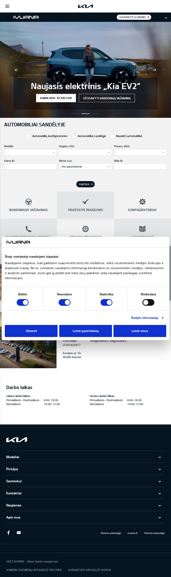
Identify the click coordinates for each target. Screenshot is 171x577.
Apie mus (13, 517)
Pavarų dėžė (122, 146)
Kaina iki (9, 160)
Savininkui (14, 481)
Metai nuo (65, 160)
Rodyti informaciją (144, 318)
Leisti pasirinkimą (85, 331)
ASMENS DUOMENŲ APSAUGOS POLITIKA (34, 570)
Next (154, 70)
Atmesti (31, 331)
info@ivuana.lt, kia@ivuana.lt (108, 340)
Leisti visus (140, 331)
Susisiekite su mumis (132, 17)
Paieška (84, 184)
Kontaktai (13, 493)
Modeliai (12, 457)
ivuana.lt (133, 532)
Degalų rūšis (67, 146)
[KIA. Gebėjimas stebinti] (16, 439)
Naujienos (13, 505)
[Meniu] (7, 6)
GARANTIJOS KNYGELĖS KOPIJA (89, 570)
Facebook (8, 533)
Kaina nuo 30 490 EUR (56, 98)
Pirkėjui (12, 469)
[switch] (64, 302)
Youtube (19, 533)
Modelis (9, 146)
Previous (16, 70)
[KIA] (85, 6)
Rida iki (118, 160)
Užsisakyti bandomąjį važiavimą (107, 98)
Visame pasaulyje (111, 532)
